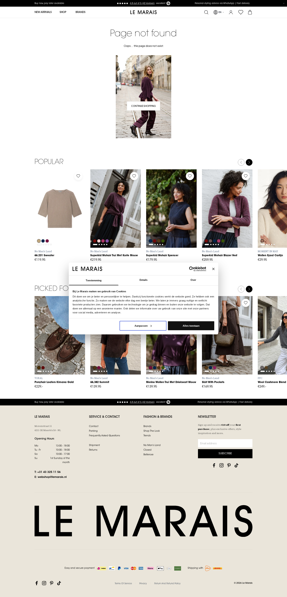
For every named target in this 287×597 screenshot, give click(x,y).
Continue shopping (143, 105)
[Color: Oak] (39, 232)
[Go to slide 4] (48, 217)
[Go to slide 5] (50, 217)
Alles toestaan (191, 325)
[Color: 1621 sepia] (266, 358)
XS (40, 225)
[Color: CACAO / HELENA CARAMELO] (39, 358)
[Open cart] (250, 12)
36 (47, 344)
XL (69, 225)
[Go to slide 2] (43, 217)
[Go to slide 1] (39, 217)
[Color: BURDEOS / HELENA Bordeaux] (43, 358)
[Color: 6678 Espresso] (112, 232)
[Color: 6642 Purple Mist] (107, 232)
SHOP (63, 12)
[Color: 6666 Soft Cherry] (103, 232)
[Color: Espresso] (206, 358)
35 (40, 344)
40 (77, 344)
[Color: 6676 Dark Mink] (210, 232)
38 (62, 344)
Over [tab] (193, 279)
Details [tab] (144, 279)
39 (69, 344)
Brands (80, 12)
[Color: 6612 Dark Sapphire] (150, 232)
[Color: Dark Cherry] (215, 358)
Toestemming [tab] (93, 280)
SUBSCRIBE (225, 453)
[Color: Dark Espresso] (94, 358)
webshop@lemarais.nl (52, 477)
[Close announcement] (283, 3)
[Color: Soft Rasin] (99, 358)
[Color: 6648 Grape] (94, 232)
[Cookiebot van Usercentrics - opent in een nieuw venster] (191, 268)
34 (96, 351)
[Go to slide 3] (46, 217)
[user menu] (231, 12)
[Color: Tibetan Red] (262, 232)
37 (55, 344)
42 (125, 351)
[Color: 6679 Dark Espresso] (159, 358)
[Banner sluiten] (213, 269)
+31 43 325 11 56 (49, 472)
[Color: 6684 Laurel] (163, 232)
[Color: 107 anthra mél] (262, 358)
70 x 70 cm (268, 225)
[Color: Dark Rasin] (47, 232)
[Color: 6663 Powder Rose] (99, 232)
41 (40, 351)
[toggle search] (206, 12)
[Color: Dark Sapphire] (43, 232)
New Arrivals (43, 12)
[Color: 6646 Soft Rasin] (150, 358)
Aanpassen (141, 325)
